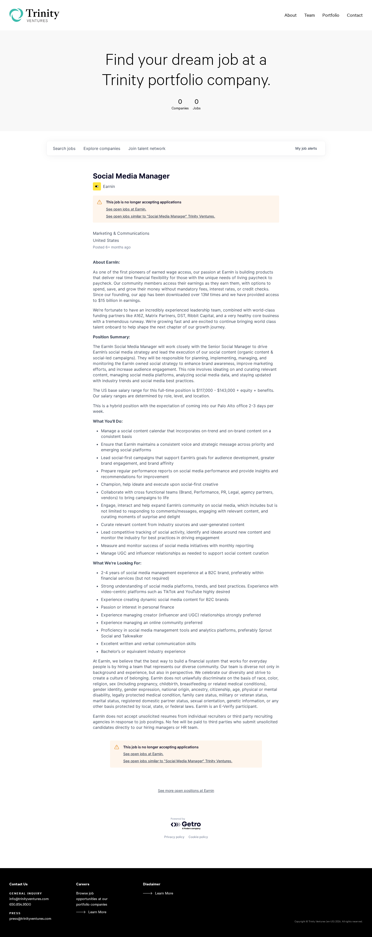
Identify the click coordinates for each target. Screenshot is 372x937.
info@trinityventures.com (29, 898)
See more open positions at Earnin (186, 790)
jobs (64, 148)
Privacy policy (174, 837)
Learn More (97, 911)
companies (102, 148)
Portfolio (330, 15)
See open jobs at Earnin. (126, 209)
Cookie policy (198, 837)
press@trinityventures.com (30, 918)
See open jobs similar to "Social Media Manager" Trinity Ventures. (160, 216)
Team (309, 15)
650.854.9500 (20, 904)
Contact (355, 15)
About (290, 15)
